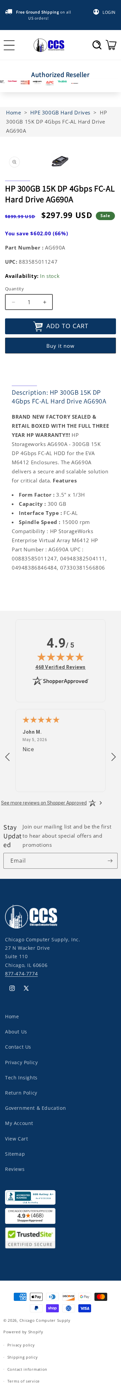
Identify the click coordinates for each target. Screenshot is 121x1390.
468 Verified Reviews (60, 667)
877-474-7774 (21, 973)
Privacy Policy (21, 1062)
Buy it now (60, 345)
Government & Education (35, 1108)
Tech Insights (21, 1077)
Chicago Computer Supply (45, 1320)
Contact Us (18, 1047)
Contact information (27, 1369)
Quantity (14, 289)
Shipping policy (22, 1357)
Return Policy (21, 1093)
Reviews (15, 1169)
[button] (97, 45)
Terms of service (23, 1381)
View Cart (16, 1138)
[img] (60, 656)
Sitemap (15, 1154)
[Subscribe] (110, 861)
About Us (16, 1031)
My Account (19, 1123)
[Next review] (113, 757)
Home (12, 1016)
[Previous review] (7, 757)
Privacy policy (21, 1344)
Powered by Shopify (23, 1331)
